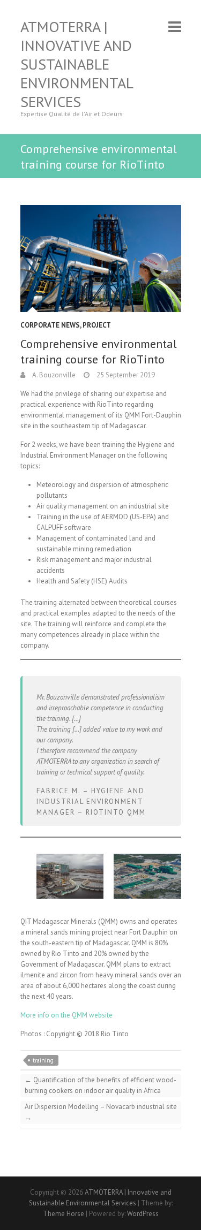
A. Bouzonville (53, 374)
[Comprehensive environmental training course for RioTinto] (100, 258)
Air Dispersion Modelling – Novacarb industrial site (101, 1112)
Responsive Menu (174, 26)
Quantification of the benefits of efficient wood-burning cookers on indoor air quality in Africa (100, 1085)
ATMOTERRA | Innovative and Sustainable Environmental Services (76, 64)
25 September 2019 (125, 374)
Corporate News (50, 325)
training (43, 1060)
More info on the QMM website (66, 1015)
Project (97, 325)
